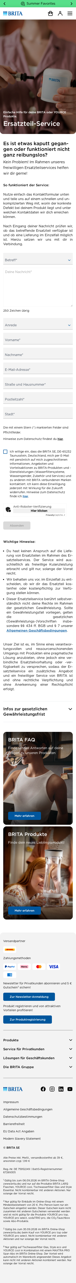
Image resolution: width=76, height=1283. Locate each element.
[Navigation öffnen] (69, 13)
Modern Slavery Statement (22, 1138)
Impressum (11, 1102)
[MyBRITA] (60, 13)
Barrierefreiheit (14, 1124)
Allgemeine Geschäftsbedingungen (27, 1109)
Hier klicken (39, 511)
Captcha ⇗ (55, 515)
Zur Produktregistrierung (27, 1019)
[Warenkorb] (50, 13)
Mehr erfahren (24, 816)
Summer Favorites (41, 3)
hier (60, 439)
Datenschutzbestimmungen (22, 1116)
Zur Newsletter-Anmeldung (29, 997)
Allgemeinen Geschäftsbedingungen (36, 630)
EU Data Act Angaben (18, 1131)
